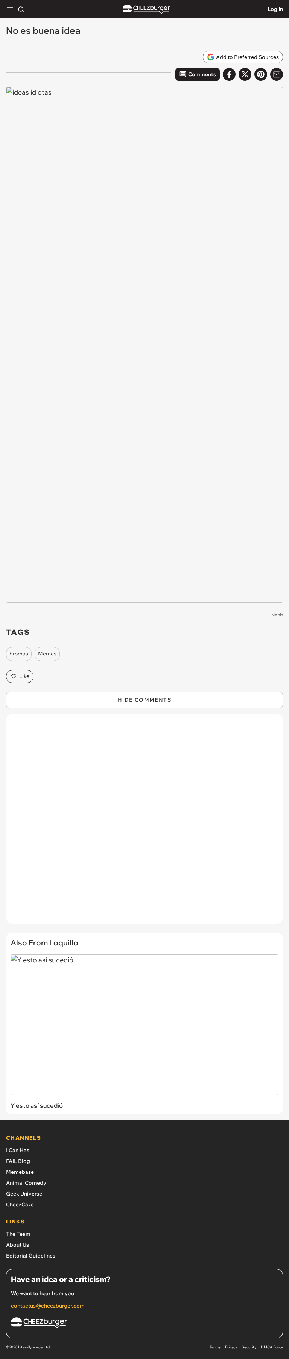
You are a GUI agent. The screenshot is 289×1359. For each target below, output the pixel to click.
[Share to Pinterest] (260, 74)
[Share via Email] (276, 74)
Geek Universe (24, 1193)
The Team (18, 1234)
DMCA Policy (272, 1347)
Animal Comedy (26, 1182)
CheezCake (20, 1204)
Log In (275, 9)
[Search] (21, 9)
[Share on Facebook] (229, 74)
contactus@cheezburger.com (48, 1305)
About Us (17, 1244)
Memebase (20, 1172)
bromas (18, 653)
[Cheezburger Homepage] (146, 9)
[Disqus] (144, 823)
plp (280, 614)
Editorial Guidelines (30, 1255)
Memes (47, 653)
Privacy (231, 1347)
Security (249, 1347)
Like (24, 676)
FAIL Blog (18, 1161)
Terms (215, 1347)
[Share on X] (245, 74)
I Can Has (17, 1150)
